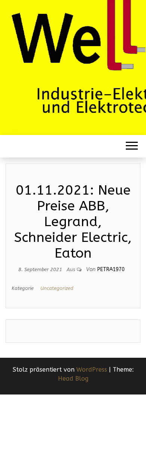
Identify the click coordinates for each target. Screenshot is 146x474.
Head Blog (73, 378)
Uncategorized (56, 288)
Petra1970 (111, 269)
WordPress (91, 369)
